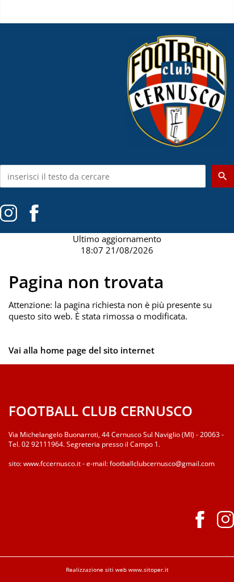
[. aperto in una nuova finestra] (8, 212)
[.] (34, 212)
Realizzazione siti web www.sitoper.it (117, 569)
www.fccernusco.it (52, 463)
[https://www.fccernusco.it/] (177, 89)
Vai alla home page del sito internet (81, 350)
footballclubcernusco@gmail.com (162, 463)
